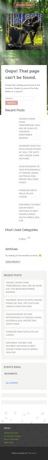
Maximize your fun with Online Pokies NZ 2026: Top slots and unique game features (30, 152)
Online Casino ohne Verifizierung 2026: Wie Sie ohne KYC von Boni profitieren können (29, 128)
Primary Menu (24, 5)
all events (12, 383)
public (22, 239)
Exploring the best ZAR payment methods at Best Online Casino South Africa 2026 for (30, 213)
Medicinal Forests (24, 53)
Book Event (8, 442)
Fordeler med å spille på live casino (28, 193)
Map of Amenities (11, 439)
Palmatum (32, 453)
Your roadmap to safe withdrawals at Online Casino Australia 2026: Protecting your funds (29, 175)
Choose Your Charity (12, 436)
